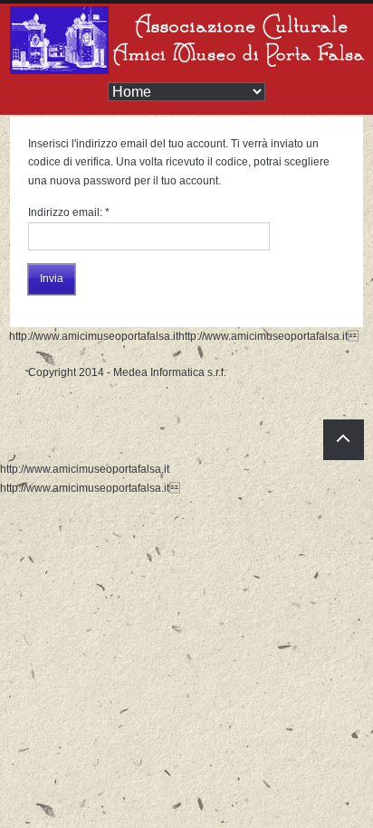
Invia (51, 278)
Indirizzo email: (69, 212)
